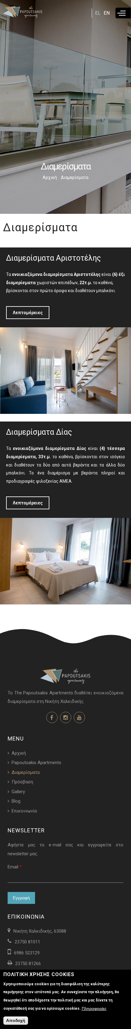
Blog (16, 801)
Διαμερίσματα (26, 772)
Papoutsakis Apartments (36, 762)
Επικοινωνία (24, 811)
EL (98, 13)
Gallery (18, 791)
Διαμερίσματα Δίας (39, 432)
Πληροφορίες (94, 1008)
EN (107, 13)
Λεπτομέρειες (28, 312)
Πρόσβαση (22, 782)
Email (15, 867)
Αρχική (50, 177)
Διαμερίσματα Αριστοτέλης (53, 258)
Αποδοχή (15, 1020)
